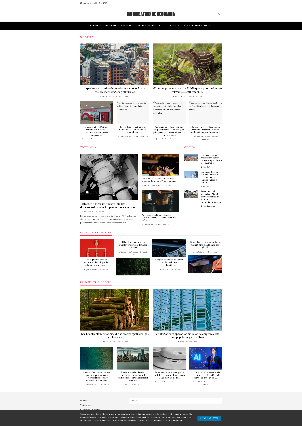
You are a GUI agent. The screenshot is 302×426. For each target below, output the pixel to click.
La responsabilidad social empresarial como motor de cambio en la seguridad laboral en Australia (132, 376)
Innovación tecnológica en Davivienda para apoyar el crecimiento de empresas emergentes (97, 131)
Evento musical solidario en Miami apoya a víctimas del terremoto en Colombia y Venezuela (211, 196)
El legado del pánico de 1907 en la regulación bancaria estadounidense (169, 262)
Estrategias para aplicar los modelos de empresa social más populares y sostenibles (187, 335)
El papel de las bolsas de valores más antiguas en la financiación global (205, 245)
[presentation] (82, 257)
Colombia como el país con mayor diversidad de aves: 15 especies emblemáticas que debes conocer (205, 130)
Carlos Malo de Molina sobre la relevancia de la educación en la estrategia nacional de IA (205, 375)
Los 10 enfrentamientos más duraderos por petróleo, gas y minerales (115, 335)
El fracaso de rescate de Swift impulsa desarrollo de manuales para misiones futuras (107, 205)
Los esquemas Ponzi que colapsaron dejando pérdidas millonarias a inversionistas (97, 262)
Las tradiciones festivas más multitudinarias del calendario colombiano (133, 130)
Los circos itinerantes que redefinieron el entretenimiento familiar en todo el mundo (210, 177)
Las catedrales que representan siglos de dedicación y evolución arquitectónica (211, 159)
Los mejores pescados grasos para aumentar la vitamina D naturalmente (159, 180)
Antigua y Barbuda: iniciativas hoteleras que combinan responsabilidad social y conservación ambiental (96, 376)
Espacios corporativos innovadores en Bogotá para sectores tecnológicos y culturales (114, 90)
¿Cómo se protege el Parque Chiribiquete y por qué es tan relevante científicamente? (187, 90)
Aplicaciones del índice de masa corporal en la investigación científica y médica (160, 218)
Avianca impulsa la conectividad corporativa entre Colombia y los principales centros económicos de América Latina (169, 131)
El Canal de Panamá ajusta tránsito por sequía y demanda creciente (133, 245)
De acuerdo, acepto (209, 418)
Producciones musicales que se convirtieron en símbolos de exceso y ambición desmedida (169, 375)
